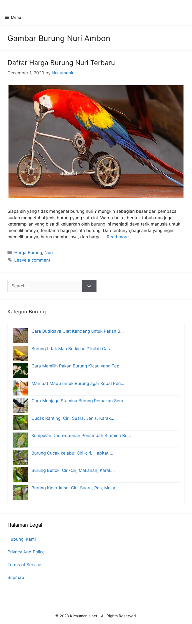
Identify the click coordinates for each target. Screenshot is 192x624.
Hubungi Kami (22, 539)
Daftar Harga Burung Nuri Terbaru (61, 63)
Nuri (48, 252)
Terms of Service (24, 564)
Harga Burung (28, 252)
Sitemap (16, 577)
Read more (118, 236)
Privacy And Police (26, 551)
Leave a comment (32, 260)
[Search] (89, 286)
